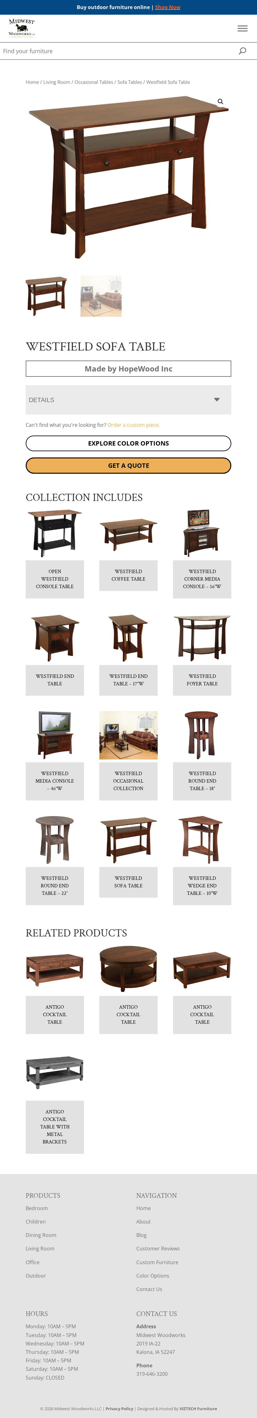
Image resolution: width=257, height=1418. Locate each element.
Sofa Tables (130, 82)
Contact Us (149, 1289)
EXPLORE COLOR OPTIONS (128, 443)
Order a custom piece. (134, 424)
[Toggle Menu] (243, 29)
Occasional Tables (94, 82)
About (143, 1221)
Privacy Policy (119, 1408)
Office (32, 1262)
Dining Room (41, 1235)
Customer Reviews (158, 1248)
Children (36, 1221)
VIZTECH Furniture (198, 1408)
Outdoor (36, 1275)
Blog (141, 1235)
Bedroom (37, 1208)
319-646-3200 (152, 1373)
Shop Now (168, 7)
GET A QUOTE (128, 465)
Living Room (56, 82)
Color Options (152, 1275)
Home (32, 82)
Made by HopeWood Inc (128, 368)
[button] (220, 101)
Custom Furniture (157, 1262)
